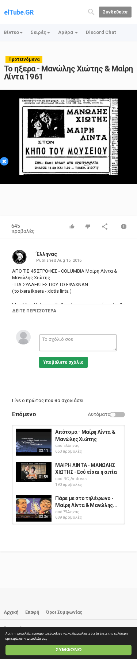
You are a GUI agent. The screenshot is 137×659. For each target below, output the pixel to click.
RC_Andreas (75, 478)
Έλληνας (46, 254)
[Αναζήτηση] (91, 11)
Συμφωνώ (69, 650)
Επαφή (32, 612)
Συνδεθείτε (115, 12)
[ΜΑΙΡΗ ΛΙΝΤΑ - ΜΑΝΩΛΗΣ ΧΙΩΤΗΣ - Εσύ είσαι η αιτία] (34, 472)
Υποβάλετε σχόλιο (63, 362)
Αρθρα (66, 32)
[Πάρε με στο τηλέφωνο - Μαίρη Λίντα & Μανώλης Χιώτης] (34, 508)
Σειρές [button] (38, 32)
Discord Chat (101, 32)
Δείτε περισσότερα (34, 310)
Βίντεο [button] (11, 32)
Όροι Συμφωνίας (64, 612)
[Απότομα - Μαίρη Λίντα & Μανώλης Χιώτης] (34, 442)
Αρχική (11, 612)
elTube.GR (19, 12)
